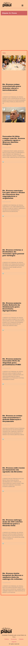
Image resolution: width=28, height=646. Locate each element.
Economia (14, 639)
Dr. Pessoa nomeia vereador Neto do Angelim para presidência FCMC (11, 362)
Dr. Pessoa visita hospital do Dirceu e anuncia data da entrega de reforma (12, 576)
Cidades (21, 639)
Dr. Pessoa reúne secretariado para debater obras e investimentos (11, 87)
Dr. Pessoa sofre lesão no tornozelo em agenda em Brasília (13, 470)
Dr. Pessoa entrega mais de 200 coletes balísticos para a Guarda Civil (12, 523)
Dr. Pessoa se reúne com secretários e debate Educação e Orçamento (12, 418)
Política (7, 639)
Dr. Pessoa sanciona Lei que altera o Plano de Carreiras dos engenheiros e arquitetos (13, 194)
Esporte (14, 641)
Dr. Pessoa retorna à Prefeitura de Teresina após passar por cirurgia (13, 253)
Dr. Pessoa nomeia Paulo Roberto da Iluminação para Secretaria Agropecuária (11, 307)
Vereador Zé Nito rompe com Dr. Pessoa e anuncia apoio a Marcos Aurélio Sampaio (13, 140)
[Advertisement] (14, 32)
